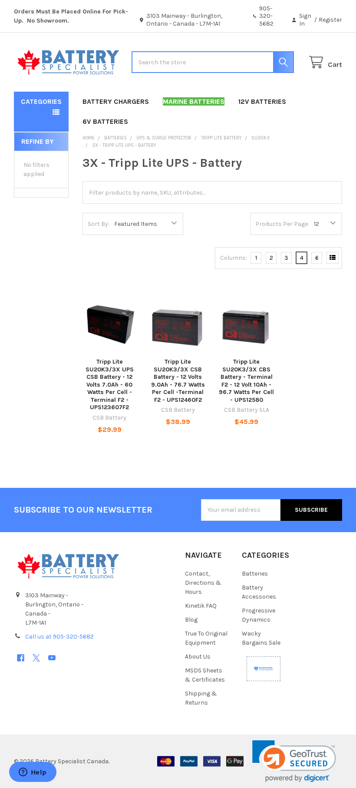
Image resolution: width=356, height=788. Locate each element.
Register (330, 19)
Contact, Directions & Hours (203, 583)
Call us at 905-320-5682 (59, 636)
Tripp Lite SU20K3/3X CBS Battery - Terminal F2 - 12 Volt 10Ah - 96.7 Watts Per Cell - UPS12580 (246, 381)
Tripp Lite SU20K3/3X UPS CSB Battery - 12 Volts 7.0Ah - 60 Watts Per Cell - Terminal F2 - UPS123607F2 (110, 384)
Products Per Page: (282, 224)
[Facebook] (20, 658)
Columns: (233, 258)
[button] (294, 761)
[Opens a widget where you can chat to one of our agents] (32, 773)
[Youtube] (52, 658)
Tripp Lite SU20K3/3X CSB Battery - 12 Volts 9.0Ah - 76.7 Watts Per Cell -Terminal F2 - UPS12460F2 (178, 381)
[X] (36, 658)
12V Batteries (262, 101)
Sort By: (98, 224)
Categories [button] (41, 101)
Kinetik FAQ (201, 605)
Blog (191, 619)
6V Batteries (105, 121)
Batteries (255, 573)
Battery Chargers (115, 101)
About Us (198, 656)
